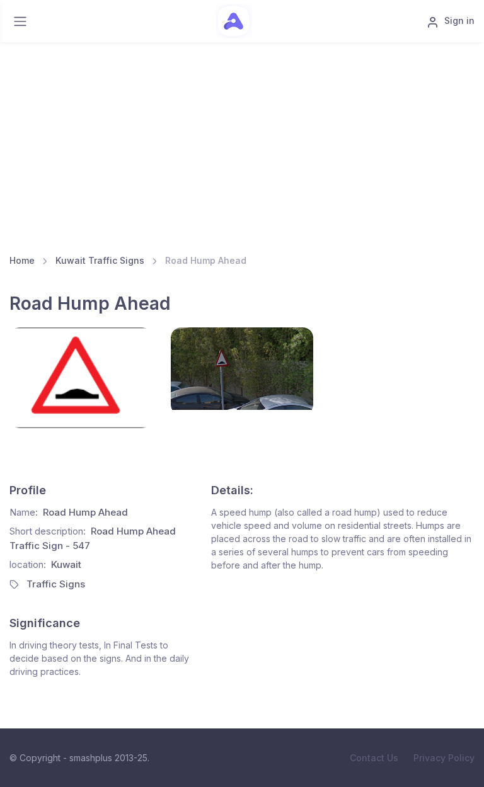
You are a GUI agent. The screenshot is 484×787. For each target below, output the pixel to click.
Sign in (459, 20)
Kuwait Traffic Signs (99, 260)
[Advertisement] (242, 143)
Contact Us (374, 757)
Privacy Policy (444, 757)
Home (22, 260)
